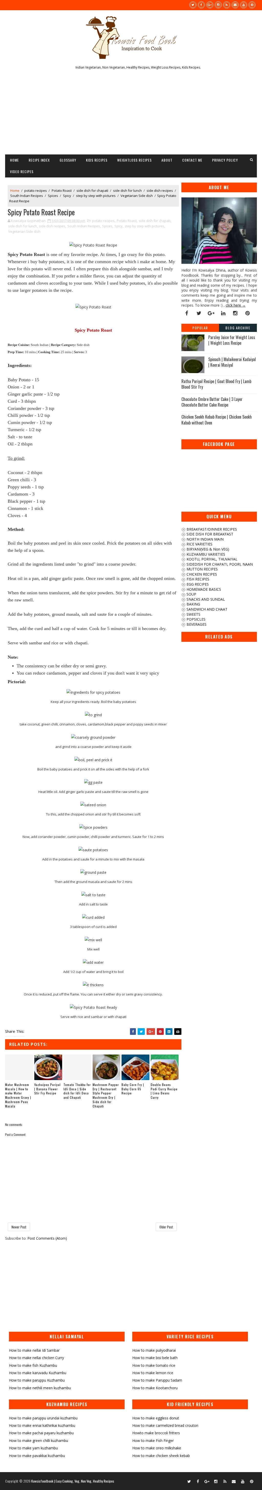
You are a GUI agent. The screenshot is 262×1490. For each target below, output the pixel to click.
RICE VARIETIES (198, 544)
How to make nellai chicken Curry (36, 1357)
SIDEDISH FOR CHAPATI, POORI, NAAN (219, 564)
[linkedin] (223, 313)
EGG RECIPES (197, 584)
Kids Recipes (96, 160)
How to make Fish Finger (153, 1440)
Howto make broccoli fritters (156, 1432)
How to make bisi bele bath (155, 1357)
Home (14, 160)
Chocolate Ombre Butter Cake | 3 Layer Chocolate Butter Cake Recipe (212, 402)
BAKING (192, 604)
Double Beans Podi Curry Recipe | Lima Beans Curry (164, 1091)
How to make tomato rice (153, 1365)
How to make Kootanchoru (155, 1387)
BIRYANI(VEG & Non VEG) (207, 549)
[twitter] (192, 4)
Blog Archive (237, 327)
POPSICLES (195, 619)
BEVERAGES (195, 624)
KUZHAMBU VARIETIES (205, 554)
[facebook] (201, 4)
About (166, 160)
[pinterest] (252, 4)
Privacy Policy (225, 160)
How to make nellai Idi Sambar (34, 1350)
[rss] (226, 4)
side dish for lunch (127, 190)
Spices (53, 195)
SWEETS (192, 614)
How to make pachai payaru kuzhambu (41, 1432)
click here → (236, 305)
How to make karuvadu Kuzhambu (37, 1372)
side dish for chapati (92, 190)
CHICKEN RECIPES (201, 574)
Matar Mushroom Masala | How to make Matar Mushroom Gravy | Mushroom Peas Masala (18, 1095)
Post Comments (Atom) (47, 1238)
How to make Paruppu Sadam (157, 1380)
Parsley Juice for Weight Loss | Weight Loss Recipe (231, 340)
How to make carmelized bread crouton (165, 1425)
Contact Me (192, 160)
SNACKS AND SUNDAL (205, 599)
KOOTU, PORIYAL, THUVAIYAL (211, 559)
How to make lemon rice (152, 1372)
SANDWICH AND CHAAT (206, 609)
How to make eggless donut (155, 1418)
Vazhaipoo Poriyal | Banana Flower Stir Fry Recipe (47, 1088)
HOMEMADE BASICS (203, 589)
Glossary (68, 160)
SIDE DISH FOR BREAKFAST (209, 534)
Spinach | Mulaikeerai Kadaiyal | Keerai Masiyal (232, 362)
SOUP (190, 594)
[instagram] (218, 4)
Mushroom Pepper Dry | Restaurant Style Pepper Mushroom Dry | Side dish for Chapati (106, 1095)
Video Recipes (22, 171)
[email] (235, 4)
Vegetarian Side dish (137, 195)
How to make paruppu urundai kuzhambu (43, 1418)
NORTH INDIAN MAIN (204, 539)
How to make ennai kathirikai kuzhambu (42, 1425)
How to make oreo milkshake (156, 1448)
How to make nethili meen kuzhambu (40, 1387)
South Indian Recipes (26, 195)
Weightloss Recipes (134, 160)
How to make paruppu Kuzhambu (37, 1380)
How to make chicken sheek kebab (161, 1455)
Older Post (166, 1226)
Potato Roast (62, 190)
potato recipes (35, 190)
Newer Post (19, 1226)
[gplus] (209, 4)
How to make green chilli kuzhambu (38, 1440)
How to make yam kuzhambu (33, 1448)
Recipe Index (39, 160)
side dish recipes (160, 190)
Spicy (67, 195)
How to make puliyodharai (154, 1350)
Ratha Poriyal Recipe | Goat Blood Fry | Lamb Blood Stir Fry (216, 384)
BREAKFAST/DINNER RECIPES (211, 529)
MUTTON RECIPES (201, 569)
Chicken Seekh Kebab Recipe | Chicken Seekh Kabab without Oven (216, 419)
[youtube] (243, 4)
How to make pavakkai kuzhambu (37, 1455)
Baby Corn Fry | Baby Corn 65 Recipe (133, 1088)
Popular (200, 327)
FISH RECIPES (197, 579)
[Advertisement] (131, 113)
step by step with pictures (96, 195)
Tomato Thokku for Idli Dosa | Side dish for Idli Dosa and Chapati (77, 1091)
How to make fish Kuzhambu (33, 1365)
